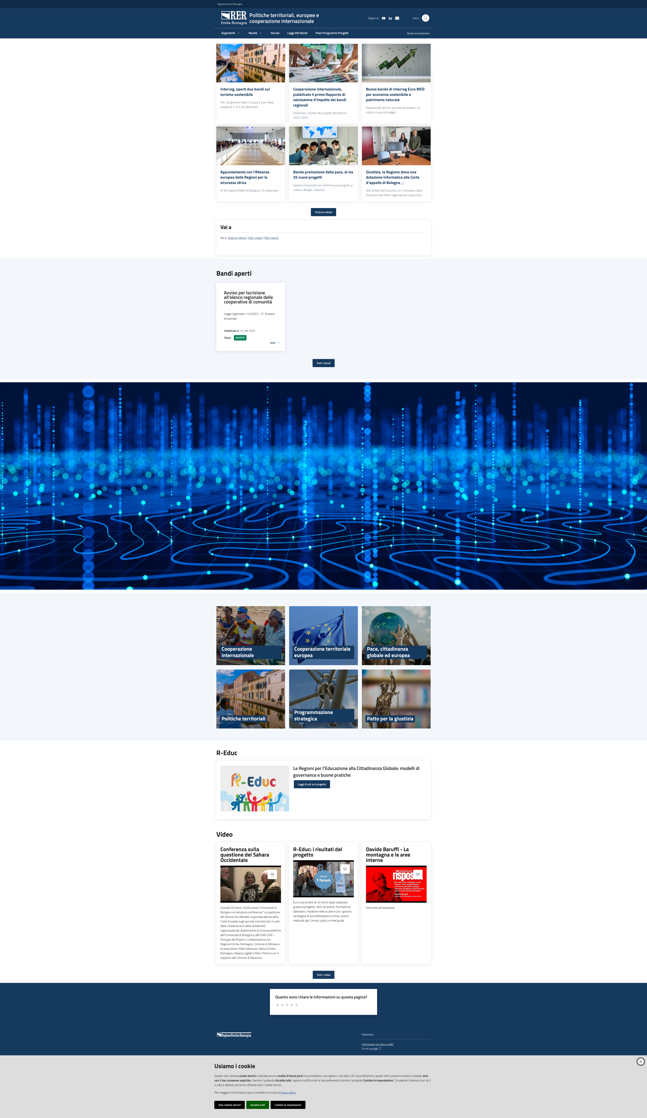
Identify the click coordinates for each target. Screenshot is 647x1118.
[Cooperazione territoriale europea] (323, 635)
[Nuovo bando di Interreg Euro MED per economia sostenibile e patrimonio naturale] (396, 63)
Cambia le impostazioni (288, 1105)
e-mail (374, 1048)
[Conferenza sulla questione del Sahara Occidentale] (250, 884)
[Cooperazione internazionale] (250, 635)
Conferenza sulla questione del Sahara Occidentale (244, 854)
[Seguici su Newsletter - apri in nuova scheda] (395, 18)
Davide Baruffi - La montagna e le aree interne (388, 854)
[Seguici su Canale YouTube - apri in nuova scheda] (382, 18)
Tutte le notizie (323, 212)
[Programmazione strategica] (323, 699)
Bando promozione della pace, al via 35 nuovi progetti (323, 174)
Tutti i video (255, 238)
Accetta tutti (257, 1105)
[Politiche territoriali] (250, 699)
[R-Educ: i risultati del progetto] (323, 878)
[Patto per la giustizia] (396, 699)
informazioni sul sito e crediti (377, 1044)
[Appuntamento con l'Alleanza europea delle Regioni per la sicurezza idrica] (250, 146)
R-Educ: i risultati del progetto (317, 851)
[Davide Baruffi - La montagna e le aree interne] (396, 884)
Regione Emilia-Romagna (229, 4)
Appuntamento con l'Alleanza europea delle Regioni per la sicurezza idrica (244, 177)
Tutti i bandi (271, 238)
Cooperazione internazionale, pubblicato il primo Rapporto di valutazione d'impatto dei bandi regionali (319, 97)
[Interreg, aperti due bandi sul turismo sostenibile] (250, 63)
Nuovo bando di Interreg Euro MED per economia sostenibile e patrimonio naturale (395, 94)
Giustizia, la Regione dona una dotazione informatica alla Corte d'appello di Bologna (392, 177)
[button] (426, 18)
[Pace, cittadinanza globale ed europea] (396, 635)
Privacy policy (287, 1092)
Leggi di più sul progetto (312, 784)
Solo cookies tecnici (229, 1105)
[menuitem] (416, 33)
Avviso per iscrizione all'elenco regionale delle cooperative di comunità (248, 297)
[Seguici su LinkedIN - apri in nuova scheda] (389, 18)
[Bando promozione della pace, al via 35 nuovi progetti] (323, 146)
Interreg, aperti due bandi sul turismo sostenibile (245, 91)
